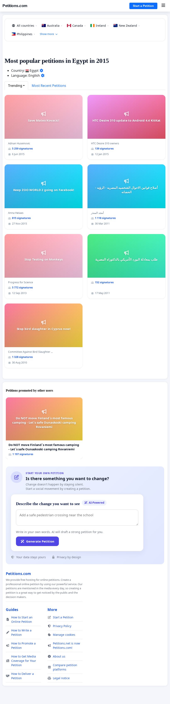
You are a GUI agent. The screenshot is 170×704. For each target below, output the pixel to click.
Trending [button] (15, 85)
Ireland (102, 25)
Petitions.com (14, 6)
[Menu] (163, 6)
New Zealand (129, 25)
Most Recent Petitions (49, 85)
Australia (54, 25)
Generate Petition (40, 541)
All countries (27, 25)
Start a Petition (143, 5)
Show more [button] (47, 34)
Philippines (26, 34)
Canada (78, 25)
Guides (12, 609)
